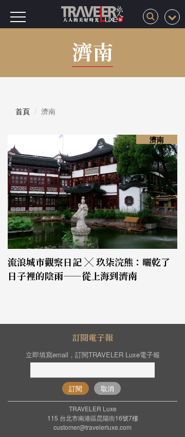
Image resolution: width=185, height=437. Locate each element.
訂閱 (75, 388)
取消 (107, 388)
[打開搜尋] (150, 16)
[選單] (18, 17)
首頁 (22, 111)
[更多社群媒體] (172, 17)
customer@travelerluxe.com (92, 427)
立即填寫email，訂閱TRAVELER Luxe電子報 (93, 354)
